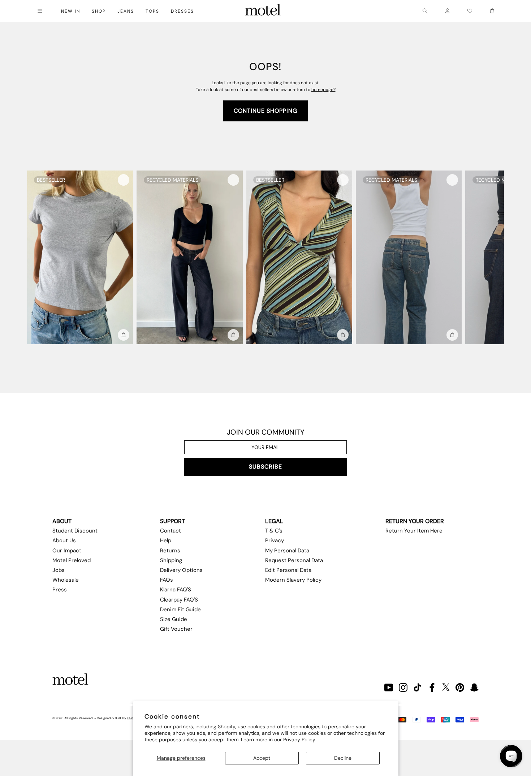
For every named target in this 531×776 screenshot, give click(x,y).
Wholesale (65, 579)
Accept (261, 758)
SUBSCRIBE (265, 466)
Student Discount (75, 530)
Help (165, 540)
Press (59, 589)
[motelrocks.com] (263, 11)
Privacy (274, 540)
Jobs (58, 570)
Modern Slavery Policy (293, 579)
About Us (64, 540)
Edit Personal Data (288, 570)
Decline (342, 758)
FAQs (166, 579)
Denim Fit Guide (180, 609)
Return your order (414, 521)
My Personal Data (287, 550)
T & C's (273, 530)
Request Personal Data (294, 560)
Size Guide (173, 619)
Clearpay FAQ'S (179, 599)
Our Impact (66, 550)
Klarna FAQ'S (175, 589)
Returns (170, 550)
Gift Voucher (176, 629)
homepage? (323, 89)
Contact (170, 530)
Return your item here (413, 530)
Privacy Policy (299, 739)
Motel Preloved (71, 560)
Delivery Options (181, 570)
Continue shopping (265, 111)
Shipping (171, 560)
